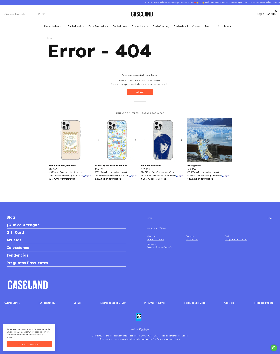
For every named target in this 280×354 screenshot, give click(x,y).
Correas (196, 26)
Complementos (225, 26)
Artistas (14, 240)
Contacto (229, 302)
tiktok (162, 228)
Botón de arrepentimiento (168, 339)
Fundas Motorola (140, 26)
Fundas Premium (76, 26)
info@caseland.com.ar (236, 239)
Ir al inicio (140, 92)
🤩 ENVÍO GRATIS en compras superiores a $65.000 (219, 2)
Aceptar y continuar (29, 344)
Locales (77, 302)
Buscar (41, 14)
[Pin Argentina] (209, 140)
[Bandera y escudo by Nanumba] (117, 140)
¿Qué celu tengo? (23, 225)
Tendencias (17, 255)
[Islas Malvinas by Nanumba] (71, 140)
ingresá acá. (149, 339)
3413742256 (192, 239)
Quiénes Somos (12, 302)
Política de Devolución (194, 302)
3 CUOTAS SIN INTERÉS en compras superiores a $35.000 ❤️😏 (166, 2)
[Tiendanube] (140, 330)
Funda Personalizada (98, 26)
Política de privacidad (263, 302)
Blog (11, 217)
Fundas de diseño (52, 26)
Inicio (49, 38)
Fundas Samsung (161, 26)
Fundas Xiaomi (181, 26)
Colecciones (18, 247)
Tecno (208, 26)
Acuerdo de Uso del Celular (113, 302)
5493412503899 (155, 239)
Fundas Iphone (120, 26)
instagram (152, 228)
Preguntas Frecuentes (27, 262)
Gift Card (15, 232)
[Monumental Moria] (163, 140)
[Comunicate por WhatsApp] (274, 348)
